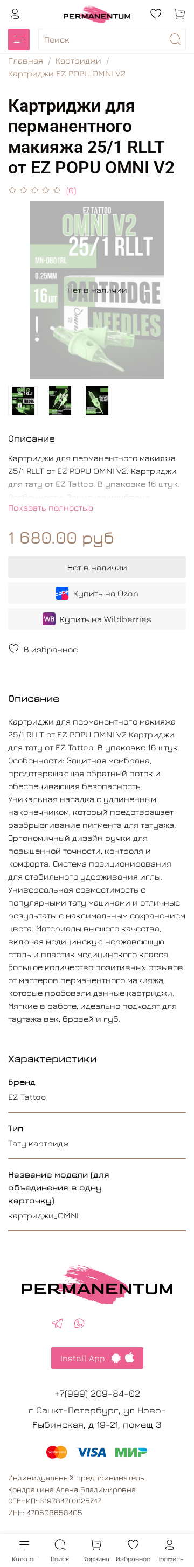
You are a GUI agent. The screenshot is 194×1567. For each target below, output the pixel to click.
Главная (25, 60)
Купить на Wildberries (105, 619)
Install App (86, 1358)
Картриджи (78, 60)
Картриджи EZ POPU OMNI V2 (67, 73)
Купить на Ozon (105, 593)
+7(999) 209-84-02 (97, 1393)
